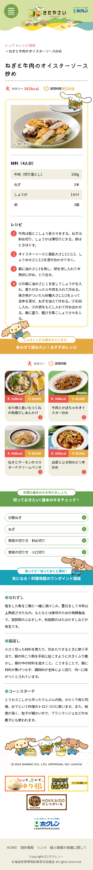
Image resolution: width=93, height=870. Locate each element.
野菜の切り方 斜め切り (26, 540)
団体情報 (27, 847)
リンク (42, 847)
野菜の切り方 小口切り (26, 552)
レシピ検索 (27, 45)
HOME (12, 847)
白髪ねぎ (15, 517)
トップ (10, 45)
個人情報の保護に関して (68, 847)
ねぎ (11, 529)
